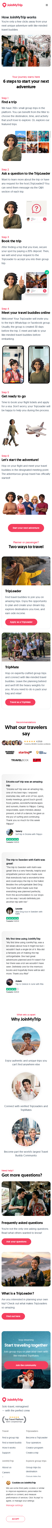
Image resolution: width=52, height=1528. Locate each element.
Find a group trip (10, 1437)
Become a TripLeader (37, 1437)
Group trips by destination (33, 1469)
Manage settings (14, 1505)
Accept (15, 1519)
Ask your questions (16, 1241)
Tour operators (33, 1442)
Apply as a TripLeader (21, 622)
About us (6, 1467)
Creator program (34, 1447)
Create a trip (32, 1452)
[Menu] (47, 5)
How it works (9, 1447)
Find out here (13, 1316)
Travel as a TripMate (20, 702)
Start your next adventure (26, 527)
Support (6, 1452)
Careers (6, 1472)
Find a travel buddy (12, 1442)
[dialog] (26, 1501)
